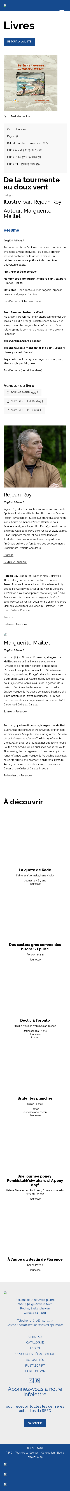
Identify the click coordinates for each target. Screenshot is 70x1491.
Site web (8, 554)
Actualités (35, 1360)
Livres (35, 1348)
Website (8, 617)
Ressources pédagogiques (35, 1354)
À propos (35, 1336)
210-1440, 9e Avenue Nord (35, 1304)
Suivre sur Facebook (15, 561)
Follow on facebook (15, 624)
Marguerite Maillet (28, 213)
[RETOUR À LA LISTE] (19, 45)
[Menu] (62, 12)
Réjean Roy (47, 202)
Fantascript (35, 1365)
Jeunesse (21, 129)
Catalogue (35, 1342)
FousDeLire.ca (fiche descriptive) (22, 301)
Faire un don (35, 1371)
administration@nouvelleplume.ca (41, 1325)
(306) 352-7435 (43, 1320)
